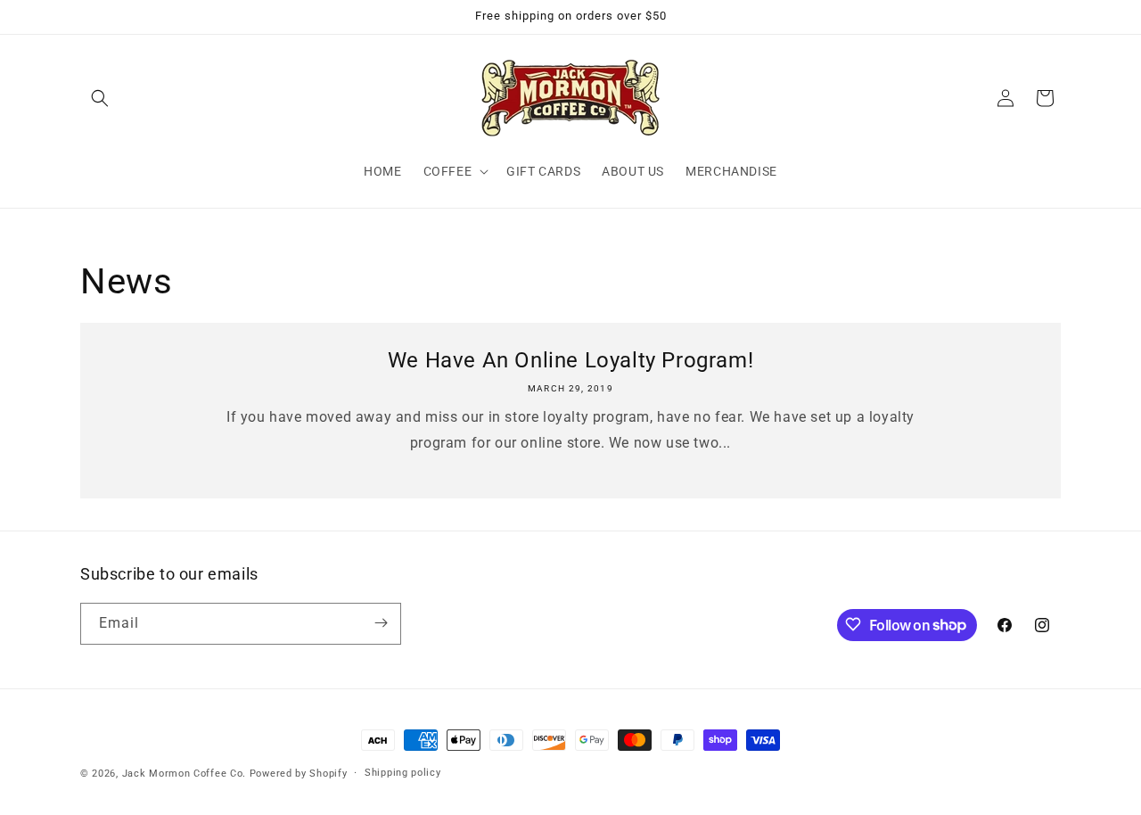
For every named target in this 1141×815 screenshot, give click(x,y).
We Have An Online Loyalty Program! (570, 360)
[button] (99, 98)
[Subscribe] (380, 623)
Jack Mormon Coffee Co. (184, 773)
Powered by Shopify (299, 773)
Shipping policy (403, 772)
